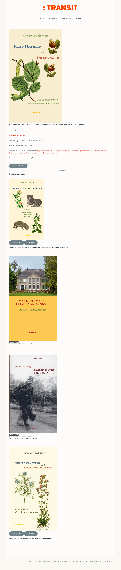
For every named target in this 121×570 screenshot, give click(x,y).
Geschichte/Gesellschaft (15, 436)
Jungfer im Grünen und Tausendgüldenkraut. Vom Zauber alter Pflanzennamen (63, 151)
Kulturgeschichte (22, 158)
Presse (38, 561)
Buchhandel (47, 561)
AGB (55, 561)
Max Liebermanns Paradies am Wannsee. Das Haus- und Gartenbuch (27, 346)
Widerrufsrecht (63, 561)
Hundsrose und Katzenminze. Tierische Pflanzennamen (41, 153)
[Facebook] (10, 8)
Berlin (10, 343)
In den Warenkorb (18, 166)
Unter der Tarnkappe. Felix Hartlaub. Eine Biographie (23, 438)
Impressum (108, 561)
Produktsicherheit (96, 561)
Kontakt (31, 561)
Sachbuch (35, 158)
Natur (29, 158)
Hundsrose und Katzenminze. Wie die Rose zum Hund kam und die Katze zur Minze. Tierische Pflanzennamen (38, 247)
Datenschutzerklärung (79, 561)
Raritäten (24, 343)
